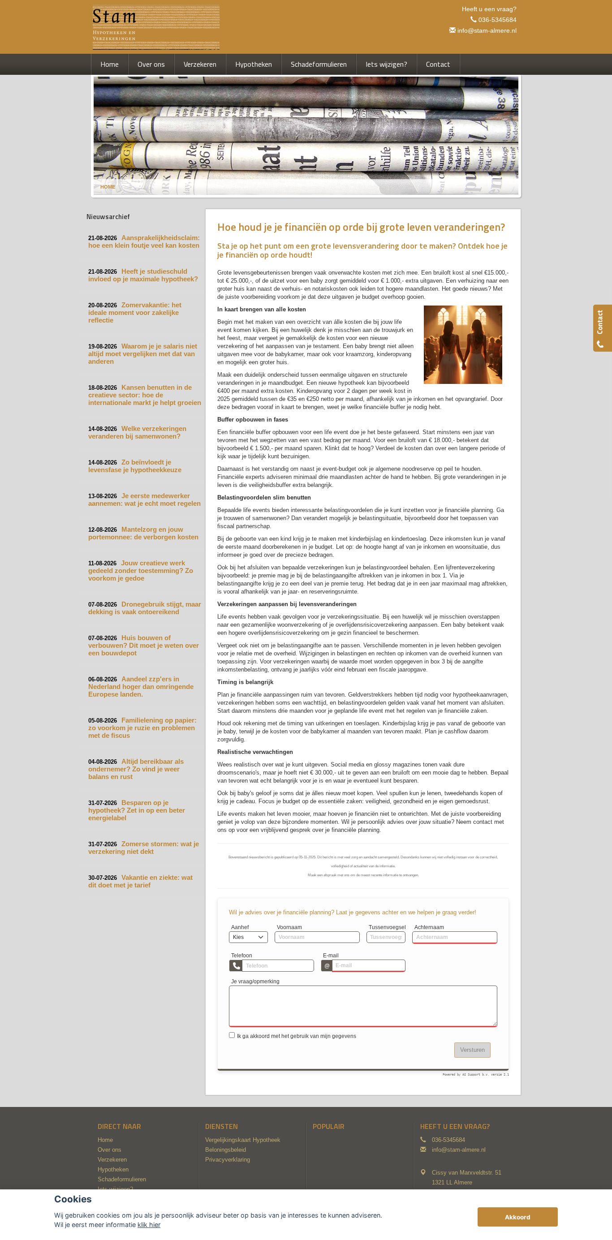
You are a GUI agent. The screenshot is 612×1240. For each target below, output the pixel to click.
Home (107, 186)
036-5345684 (497, 19)
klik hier (149, 1224)
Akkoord (517, 1217)
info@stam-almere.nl (487, 30)
